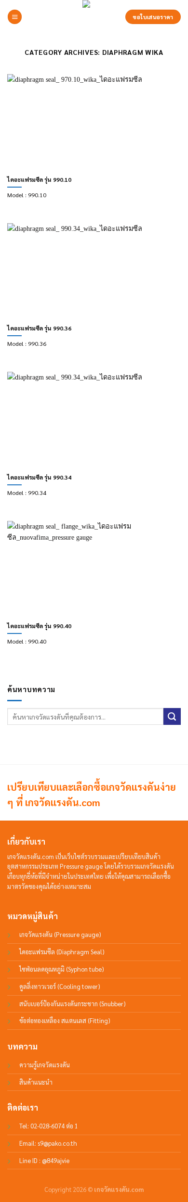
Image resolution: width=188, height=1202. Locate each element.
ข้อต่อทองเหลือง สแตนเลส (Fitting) (64, 1020)
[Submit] (172, 716)
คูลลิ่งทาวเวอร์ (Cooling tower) (59, 986)
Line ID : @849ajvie (44, 1160)
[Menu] (15, 17)
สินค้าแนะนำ (36, 1082)
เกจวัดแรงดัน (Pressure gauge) (60, 934)
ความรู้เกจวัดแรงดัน (44, 1065)
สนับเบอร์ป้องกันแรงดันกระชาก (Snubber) (72, 1004)
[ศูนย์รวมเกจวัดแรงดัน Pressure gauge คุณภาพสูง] (94, 17)
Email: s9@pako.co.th (48, 1143)
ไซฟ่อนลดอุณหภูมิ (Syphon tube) (61, 969)
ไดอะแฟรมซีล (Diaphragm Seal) (62, 952)
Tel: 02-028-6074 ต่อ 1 (48, 1126)
